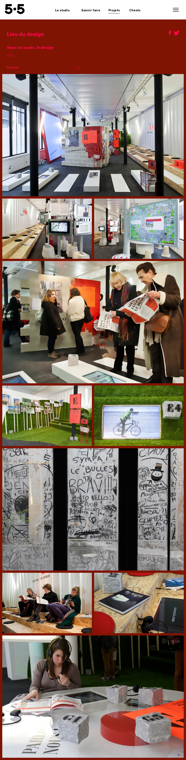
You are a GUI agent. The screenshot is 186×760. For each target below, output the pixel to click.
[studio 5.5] (15, 9)
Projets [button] (114, 10)
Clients (135, 10)
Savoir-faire (90, 10)
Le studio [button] (62, 10)
